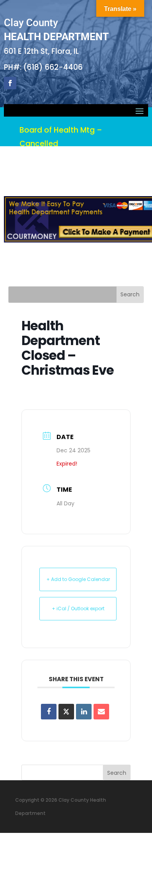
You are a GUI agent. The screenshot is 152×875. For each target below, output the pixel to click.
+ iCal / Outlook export (78, 608)
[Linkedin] (84, 711)
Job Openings (83, 252)
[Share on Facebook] (49, 711)
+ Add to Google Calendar (78, 579)
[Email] (101, 711)
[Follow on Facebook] (10, 83)
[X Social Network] (66, 711)
